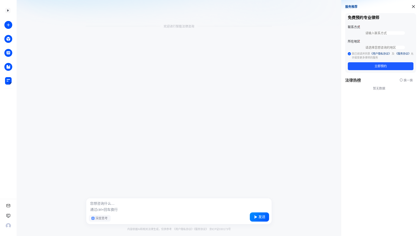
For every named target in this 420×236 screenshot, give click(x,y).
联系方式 (354, 27)
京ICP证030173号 (220, 229)
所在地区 (354, 41)
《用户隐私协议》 (183, 229)
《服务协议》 (201, 229)
